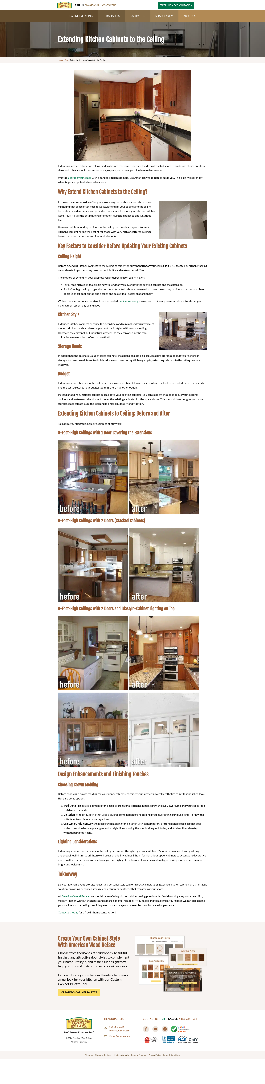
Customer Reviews (103, 1055)
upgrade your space (79, 177)
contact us (109, 5)
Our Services (111, 15)
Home (60, 60)
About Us (189, 15)
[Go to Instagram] (165, 1029)
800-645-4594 (92, 5)
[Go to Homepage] (64, 5)
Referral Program (138, 1055)
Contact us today (68, 912)
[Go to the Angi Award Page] (151, 1039)
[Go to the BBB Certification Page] (168, 1039)
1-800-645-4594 (188, 1018)
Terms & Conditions (171, 1055)
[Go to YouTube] (155, 1029)
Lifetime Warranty (121, 1055)
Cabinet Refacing (81, 15)
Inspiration (137, 15)
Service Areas (164, 15)
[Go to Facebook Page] (146, 1029)
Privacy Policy (155, 1055)
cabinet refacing (128, 301)
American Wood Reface (75, 896)
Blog (67, 60)
